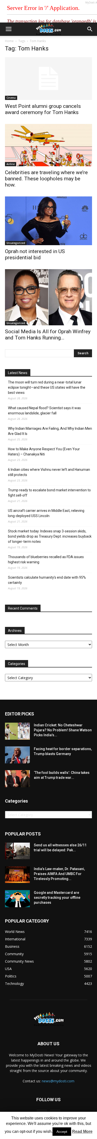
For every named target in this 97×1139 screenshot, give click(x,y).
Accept (61, 1132)
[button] (90, 29)
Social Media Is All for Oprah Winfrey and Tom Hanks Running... (48, 335)
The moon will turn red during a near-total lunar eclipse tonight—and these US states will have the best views (46, 387)
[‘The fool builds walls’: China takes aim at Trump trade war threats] (17, 778)
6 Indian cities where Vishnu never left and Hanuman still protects (49, 472)
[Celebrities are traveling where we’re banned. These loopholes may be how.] (48, 145)
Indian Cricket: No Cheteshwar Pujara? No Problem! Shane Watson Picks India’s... (63, 730)
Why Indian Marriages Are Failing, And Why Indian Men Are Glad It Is (50, 431)
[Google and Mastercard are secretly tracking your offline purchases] (17, 898)
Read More (82, 1131)
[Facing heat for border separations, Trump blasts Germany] (17, 754)
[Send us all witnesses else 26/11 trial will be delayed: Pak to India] (17, 851)
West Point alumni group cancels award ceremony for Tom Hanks (43, 109)
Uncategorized (15, 243)
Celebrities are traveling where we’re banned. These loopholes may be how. (46, 178)
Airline (10, 164)
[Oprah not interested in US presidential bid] (48, 220)
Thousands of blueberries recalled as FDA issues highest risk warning (46, 559)
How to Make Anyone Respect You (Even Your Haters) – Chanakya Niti (44, 451)
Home (9, 41)
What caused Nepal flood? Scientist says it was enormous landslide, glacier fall (44, 410)
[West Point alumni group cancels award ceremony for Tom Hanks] (48, 78)
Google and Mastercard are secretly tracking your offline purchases (57, 897)
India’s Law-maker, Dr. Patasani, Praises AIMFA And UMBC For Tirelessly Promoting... (59, 874)
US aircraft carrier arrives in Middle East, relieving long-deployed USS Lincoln (46, 513)
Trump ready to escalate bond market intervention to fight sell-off (49, 492)
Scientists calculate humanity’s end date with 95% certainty (47, 580)
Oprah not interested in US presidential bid (35, 254)
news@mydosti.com (58, 1081)
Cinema (11, 97)
